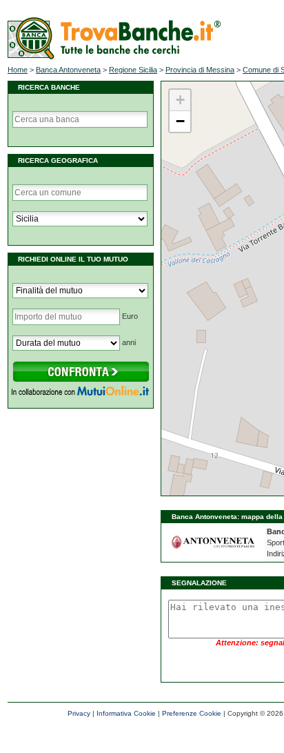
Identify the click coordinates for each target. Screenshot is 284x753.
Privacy (79, 713)
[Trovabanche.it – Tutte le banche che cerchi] (114, 56)
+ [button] (180, 99)
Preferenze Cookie (191, 713)
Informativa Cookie (126, 713)
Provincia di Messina (199, 70)
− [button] (180, 121)
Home (18, 70)
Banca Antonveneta (68, 70)
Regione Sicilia (133, 70)
